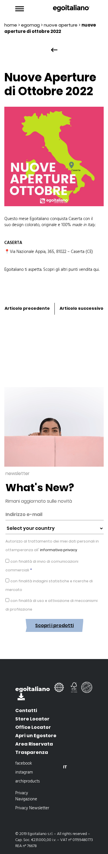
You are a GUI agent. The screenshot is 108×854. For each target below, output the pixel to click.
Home (10, 25)
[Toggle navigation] (19, 9)
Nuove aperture (60, 25)
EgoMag (30, 25)
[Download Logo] (21, 698)
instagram (24, 772)
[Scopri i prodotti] (54, 636)
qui (96, 269)
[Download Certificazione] (60, 689)
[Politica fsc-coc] (74, 689)
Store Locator (32, 719)
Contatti (26, 710)
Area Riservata (34, 744)
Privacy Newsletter (32, 808)
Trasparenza (31, 752)
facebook (23, 763)
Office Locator (33, 727)
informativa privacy (58, 549)
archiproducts (27, 781)
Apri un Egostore (35, 735)
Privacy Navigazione (26, 796)
